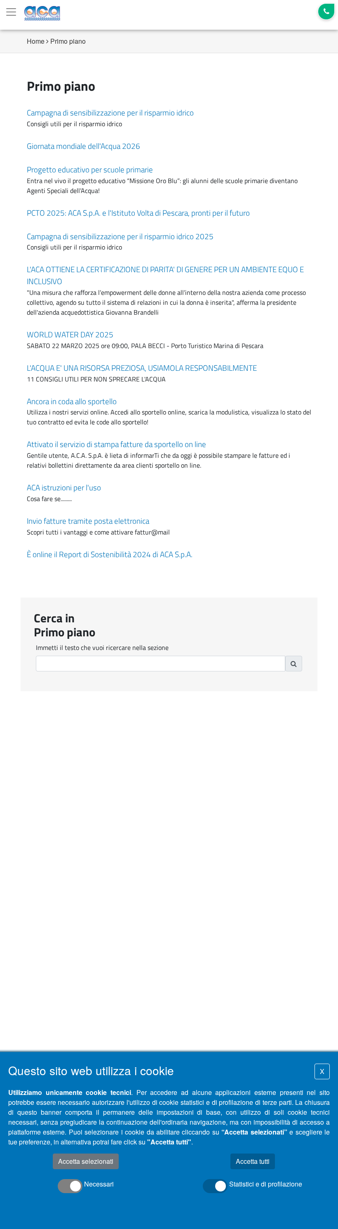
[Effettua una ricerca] (293, 663)
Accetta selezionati (85, 1161)
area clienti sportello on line (161, 465)
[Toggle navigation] (11, 12)
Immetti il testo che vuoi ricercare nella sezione (102, 647)
